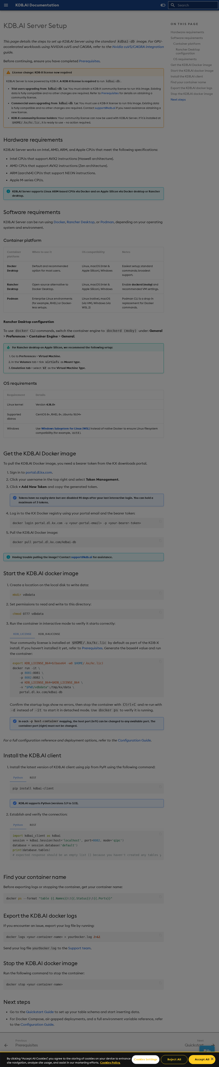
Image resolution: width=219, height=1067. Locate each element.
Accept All (202, 1059)
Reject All (174, 1059)
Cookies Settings (145, 1059)
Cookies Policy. (110, 1062)
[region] (109, 1059)
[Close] (212, 1059)
